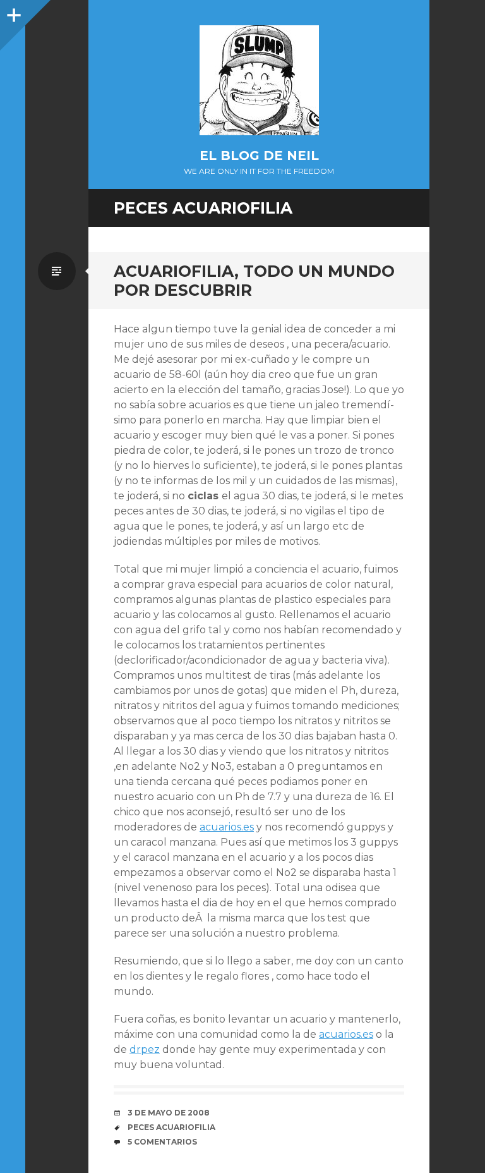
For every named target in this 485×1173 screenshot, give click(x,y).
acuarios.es (227, 827)
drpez (144, 1049)
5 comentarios (162, 1141)
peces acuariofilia (171, 1127)
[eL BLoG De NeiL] (258, 80)
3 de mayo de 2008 (169, 1112)
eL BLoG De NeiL (259, 155)
